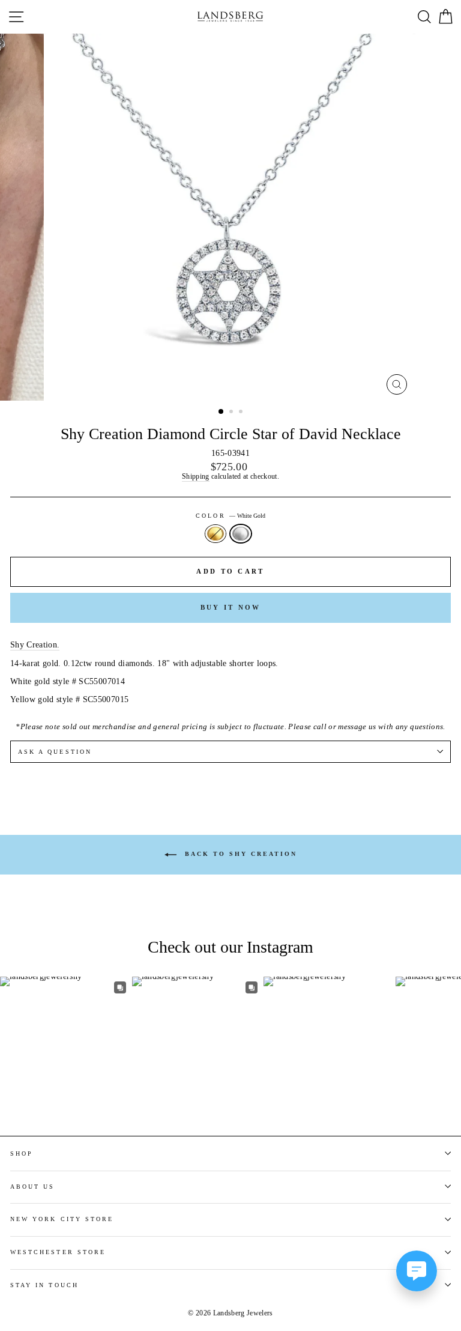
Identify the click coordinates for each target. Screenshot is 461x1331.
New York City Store (61, 1219)
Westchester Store (58, 1252)
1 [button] (221, 412)
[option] (230, 217)
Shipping (195, 477)
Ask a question (55, 751)
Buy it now (230, 607)
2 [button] (232, 413)
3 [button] (242, 413)
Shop (21, 1153)
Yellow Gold (215, 533)
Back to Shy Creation (239, 853)
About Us (32, 1186)
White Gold (240, 533)
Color (230, 515)
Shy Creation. (34, 645)
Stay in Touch (44, 1285)
